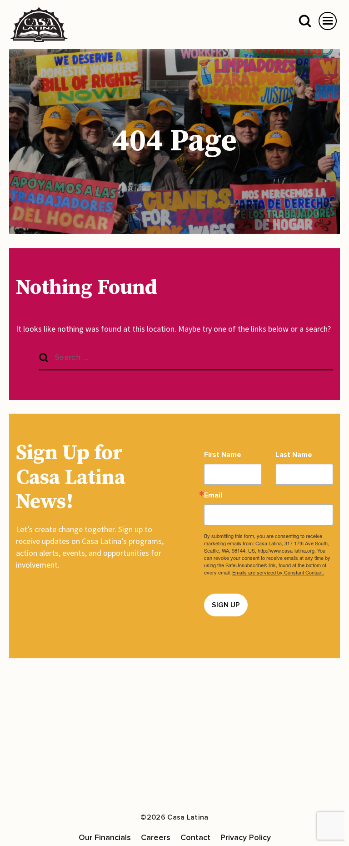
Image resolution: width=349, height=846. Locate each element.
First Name (222, 454)
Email (213, 495)
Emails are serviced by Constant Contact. (278, 572)
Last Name (293, 454)
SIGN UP (226, 605)
